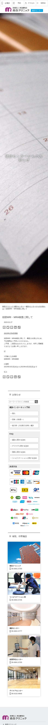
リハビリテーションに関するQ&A (24, 458)
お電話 (7, 3)
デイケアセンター (16, 691)
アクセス (31, 3)
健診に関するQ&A (18, 440)
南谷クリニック (15, 566)
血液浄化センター (16, 659)
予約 (19, 3)
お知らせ (16, 394)
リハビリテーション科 (18, 597)
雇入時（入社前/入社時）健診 (23, 425)
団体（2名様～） (18, 419)
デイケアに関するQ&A (20, 446)
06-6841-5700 (17, 569)
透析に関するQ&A (18, 452)
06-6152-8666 (17, 694)
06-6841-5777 (17, 631)
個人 (13, 413)
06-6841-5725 (17, 600)
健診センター (14, 628)
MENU (43, 3)
